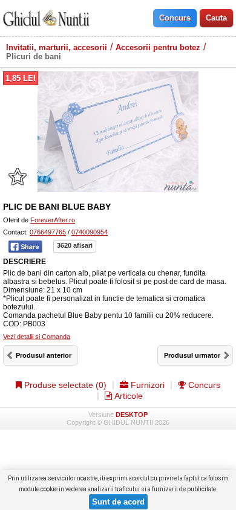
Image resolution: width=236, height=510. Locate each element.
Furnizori (146, 385)
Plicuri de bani (33, 56)
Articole (127, 396)
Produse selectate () (64, 385)
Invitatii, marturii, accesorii (56, 47)
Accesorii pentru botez (158, 47)
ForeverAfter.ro (52, 220)
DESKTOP (132, 414)
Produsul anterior (43, 355)
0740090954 (89, 232)
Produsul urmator (192, 355)
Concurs (203, 385)
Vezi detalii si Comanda (36, 336)
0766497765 (48, 232)
